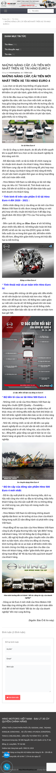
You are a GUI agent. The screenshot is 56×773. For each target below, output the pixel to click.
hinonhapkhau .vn (16, 73)
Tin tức (8, 54)
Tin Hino (15, 19)
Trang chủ (6, 19)
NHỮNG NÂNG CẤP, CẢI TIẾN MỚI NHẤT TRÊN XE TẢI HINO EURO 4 (26, 66)
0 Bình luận (28, 73)
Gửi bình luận (13, 697)
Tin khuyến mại (12, 49)
